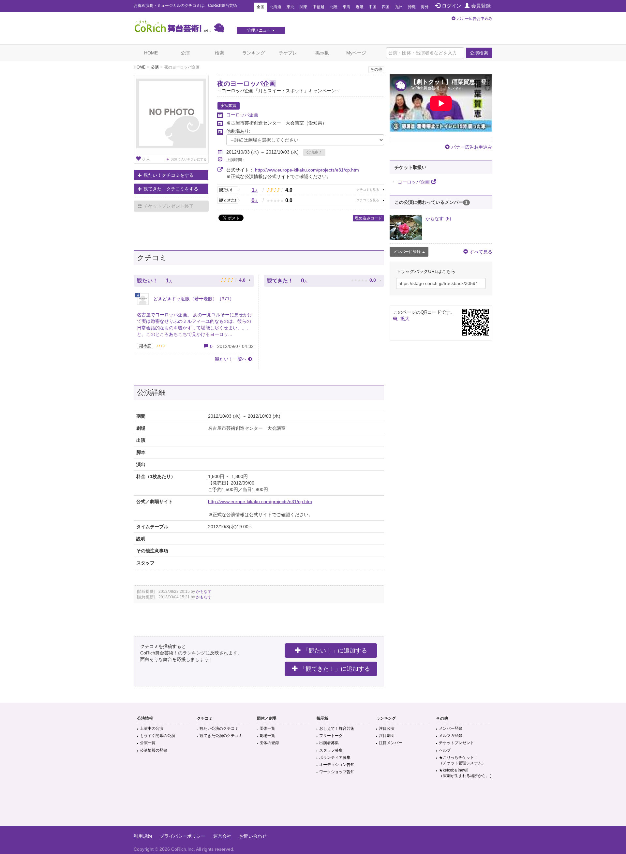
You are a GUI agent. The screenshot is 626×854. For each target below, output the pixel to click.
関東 (303, 7)
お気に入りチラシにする (189, 159)
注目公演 (387, 728)
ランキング (253, 52)
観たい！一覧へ (231, 359)
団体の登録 (269, 743)
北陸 (333, 7)
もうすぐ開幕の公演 (157, 735)
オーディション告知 (336, 764)
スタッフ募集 (331, 750)
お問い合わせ (253, 836)
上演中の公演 (151, 728)
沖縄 (412, 7)
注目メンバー (390, 743)
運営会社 (222, 836)
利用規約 (143, 836)
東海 (346, 7)
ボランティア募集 (334, 757)
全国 (260, 7)
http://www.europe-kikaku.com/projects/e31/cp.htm (307, 169)
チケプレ (288, 52)
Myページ (356, 52)
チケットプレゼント (456, 743)
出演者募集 (329, 743)
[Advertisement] (313, 805)
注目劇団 (387, 735)
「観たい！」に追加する (335, 650)
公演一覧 (148, 743)
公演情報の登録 (153, 750)
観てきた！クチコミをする (170, 188)
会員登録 (481, 5)
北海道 (275, 7)
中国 (373, 7)
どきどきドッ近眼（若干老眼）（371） (193, 298)
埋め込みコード (368, 218)
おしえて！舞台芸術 (336, 728)
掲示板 (322, 52)
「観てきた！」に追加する (335, 669)
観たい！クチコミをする (168, 175)
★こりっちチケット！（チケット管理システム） (462, 760)
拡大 (405, 318)
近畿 (360, 7)
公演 (185, 52)
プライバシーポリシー (182, 836)
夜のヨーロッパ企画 (246, 83)
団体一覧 (267, 728)
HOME (151, 52)
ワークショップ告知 (336, 772)
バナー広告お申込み (474, 18)
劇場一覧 (267, 735)
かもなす (204, 591)
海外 (425, 7)
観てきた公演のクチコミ (221, 735)
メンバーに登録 (407, 251)
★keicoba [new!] (466, 773)
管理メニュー (259, 30)
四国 (386, 7)
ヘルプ (445, 750)
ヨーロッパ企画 (242, 114)
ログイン (451, 5)
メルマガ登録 (450, 735)
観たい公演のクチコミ (219, 728)
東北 (290, 7)
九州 (399, 7)
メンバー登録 (450, 728)
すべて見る (481, 251)
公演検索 (479, 52)
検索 (219, 52)
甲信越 (318, 7)
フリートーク (331, 735)
